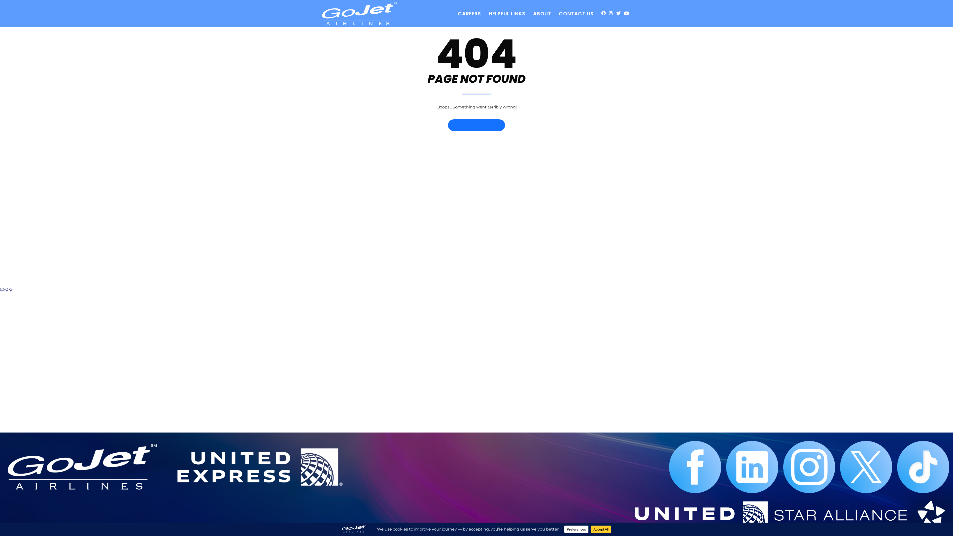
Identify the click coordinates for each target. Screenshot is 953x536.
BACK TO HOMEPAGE (476, 125)
